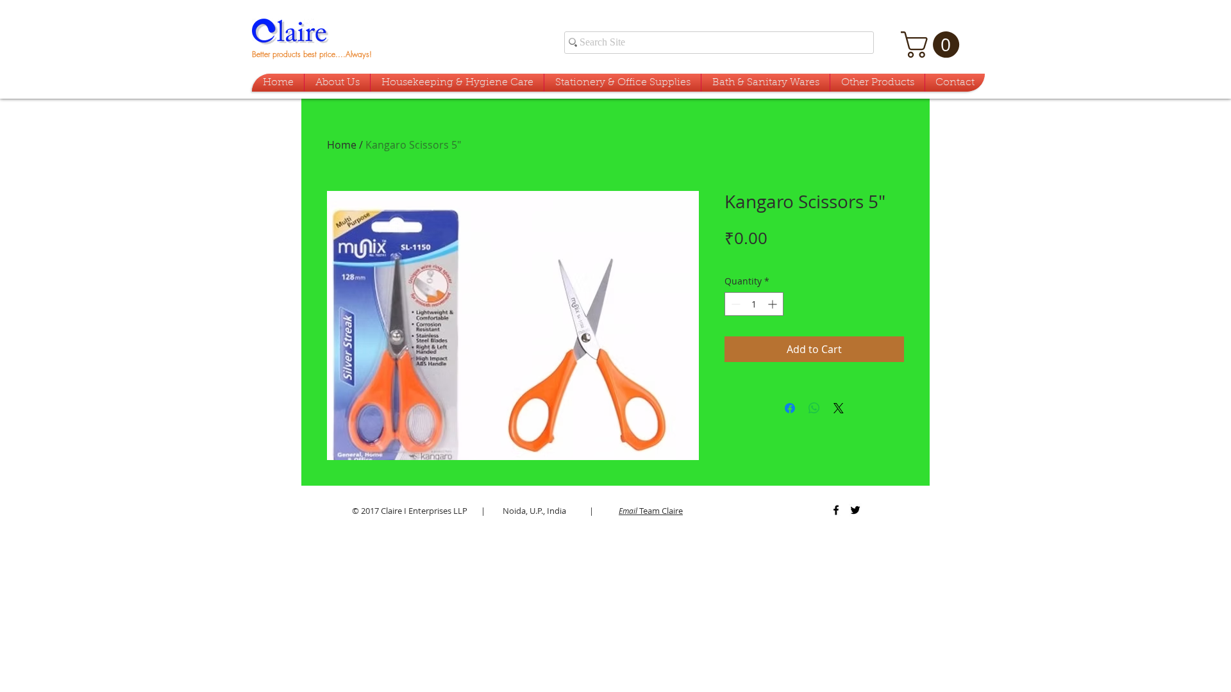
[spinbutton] (754, 304)
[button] (933, 44)
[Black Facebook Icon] (836, 510)
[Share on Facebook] (790, 408)
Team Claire (651, 510)
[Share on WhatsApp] (814, 408)
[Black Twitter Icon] (855, 510)
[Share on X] (838, 408)
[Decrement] (734, 304)
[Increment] (774, 304)
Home (341, 145)
